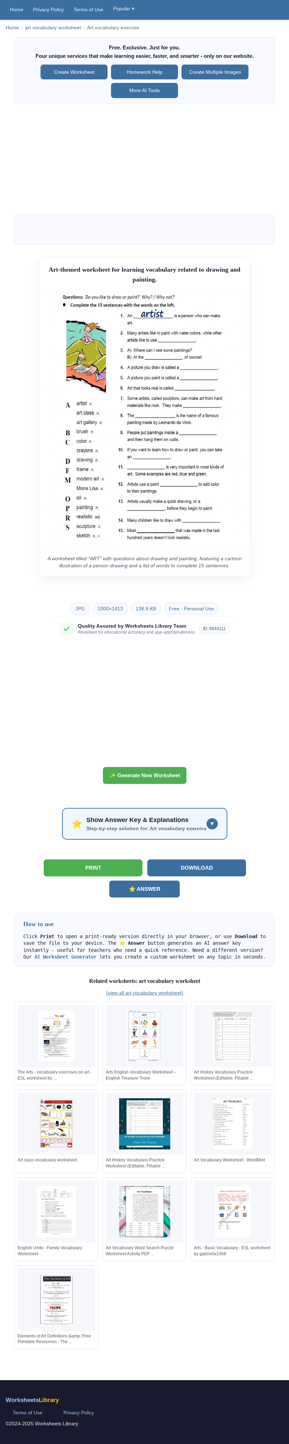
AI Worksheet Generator (66, 957)
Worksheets (32, 1400)
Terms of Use (88, 9)
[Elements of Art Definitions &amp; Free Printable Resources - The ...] (56, 1299)
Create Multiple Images (215, 72)
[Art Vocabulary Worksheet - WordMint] (232, 1123)
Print (93, 868)
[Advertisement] (144, 159)
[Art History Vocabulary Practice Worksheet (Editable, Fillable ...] (232, 1036)
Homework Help (144, 72)
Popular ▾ (123, 8)
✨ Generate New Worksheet (144, 775)
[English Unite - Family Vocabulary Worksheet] (56, 1211)
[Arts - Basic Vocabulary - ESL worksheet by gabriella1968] (232, 1211)
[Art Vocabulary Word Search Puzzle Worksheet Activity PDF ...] (144, 1211)
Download (197, 868)
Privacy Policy (48, 9)
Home (16, 9)
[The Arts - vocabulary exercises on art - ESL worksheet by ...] (56, 1036)
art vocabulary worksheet (53, 27)
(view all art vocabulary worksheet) (144, 993)
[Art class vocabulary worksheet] (56, 1123)
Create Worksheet (74, 72)
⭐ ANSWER (144, 889)
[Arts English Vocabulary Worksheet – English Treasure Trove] (144, 1036)
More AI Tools (144, 90)
